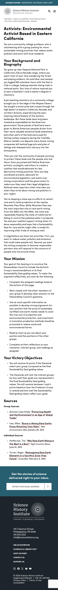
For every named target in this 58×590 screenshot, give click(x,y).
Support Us (18, 562)
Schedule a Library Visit (25, 549)
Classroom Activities (21, 19)
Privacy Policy (19, 580)
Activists (34, 21)
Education (8, 19)
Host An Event (20, 553)
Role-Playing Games (38, 19)
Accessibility (18, 583)
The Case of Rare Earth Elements (17, 21)
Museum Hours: (13, 2)
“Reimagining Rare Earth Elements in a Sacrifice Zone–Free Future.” (30, 456)
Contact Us (18, 557)
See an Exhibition (21, 545)
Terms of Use (35, 580)
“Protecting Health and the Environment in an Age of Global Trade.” (31, 415)
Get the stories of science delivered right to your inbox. (29, 476)
